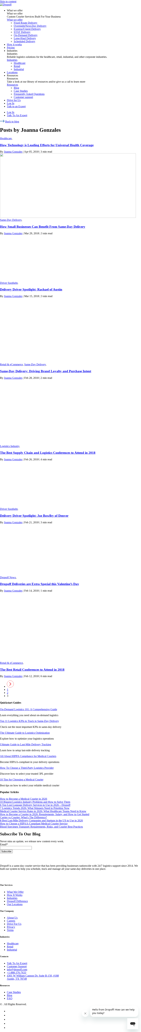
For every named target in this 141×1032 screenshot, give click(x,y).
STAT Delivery (22, 32)
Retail (17, 66)
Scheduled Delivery (24, 41)
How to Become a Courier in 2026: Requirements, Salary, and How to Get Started (44, 814)
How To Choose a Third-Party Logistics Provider (27, 767)
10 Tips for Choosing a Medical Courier (21, 779)
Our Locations (15, 904)
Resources (12, 75)
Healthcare (19, 63)
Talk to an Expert (16, 106)
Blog (16, 87)
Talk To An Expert (17, 115)
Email (4, 844)
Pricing (11, 47)
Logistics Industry (9, 446)
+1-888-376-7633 (16, 972)
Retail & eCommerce (11, 364)
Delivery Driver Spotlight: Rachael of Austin (31, 289)
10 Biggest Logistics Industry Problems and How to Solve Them (35, 801)
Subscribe (6, 851)
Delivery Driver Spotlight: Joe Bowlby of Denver (34, 515)
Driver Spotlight (9, 282)
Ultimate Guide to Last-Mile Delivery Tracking (25, 744)
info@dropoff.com (17, 969)
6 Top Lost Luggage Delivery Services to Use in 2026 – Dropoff (35, 805)
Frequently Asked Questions (29, 94)
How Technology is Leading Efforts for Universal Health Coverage (47, 145)
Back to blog (12, 121)
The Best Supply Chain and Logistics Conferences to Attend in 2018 (47, 452)
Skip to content (8, 1)
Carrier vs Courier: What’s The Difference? (23, 817)
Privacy (11, 927)
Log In (10, 103)
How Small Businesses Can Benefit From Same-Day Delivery (42, 226)
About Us (12, 917)
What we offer (15, 10)
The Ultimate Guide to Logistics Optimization (25, 732)
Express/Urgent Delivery (27, 29)
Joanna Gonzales (13, 151)
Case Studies (21, 90)
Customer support (23, 97)
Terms (10, 930)
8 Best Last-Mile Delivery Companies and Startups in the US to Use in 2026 (41, 820)
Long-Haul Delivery (25, 38)
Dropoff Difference (17, 901)
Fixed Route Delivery (25, 22)
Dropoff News (8, 577)
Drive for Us (14, 100)
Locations (12, 72)
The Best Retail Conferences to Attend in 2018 (32, 669)
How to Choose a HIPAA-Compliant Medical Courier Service (34, 823)
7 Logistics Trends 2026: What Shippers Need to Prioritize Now (34, 808)
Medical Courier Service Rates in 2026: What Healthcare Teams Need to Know (43, 811)
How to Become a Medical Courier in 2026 (23, 798)
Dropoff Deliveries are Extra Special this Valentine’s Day (39, 584)
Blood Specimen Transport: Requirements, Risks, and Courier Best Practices (41, 826)
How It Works (14, 895)
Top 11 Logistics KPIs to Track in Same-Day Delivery (29, 721)
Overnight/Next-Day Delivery (30, 25)
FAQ (9, 998)
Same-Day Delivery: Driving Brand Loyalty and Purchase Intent (45, 371)
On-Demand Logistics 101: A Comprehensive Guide (28, 709)
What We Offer (15, 891)
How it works (14, 44)
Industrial (19, 69)
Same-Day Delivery (10, 219)
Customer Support (17, 966)
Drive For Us (14, 923)
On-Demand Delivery (25, 35)
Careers (11, 920)
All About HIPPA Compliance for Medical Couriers (28, 756)
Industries (12, 50)
